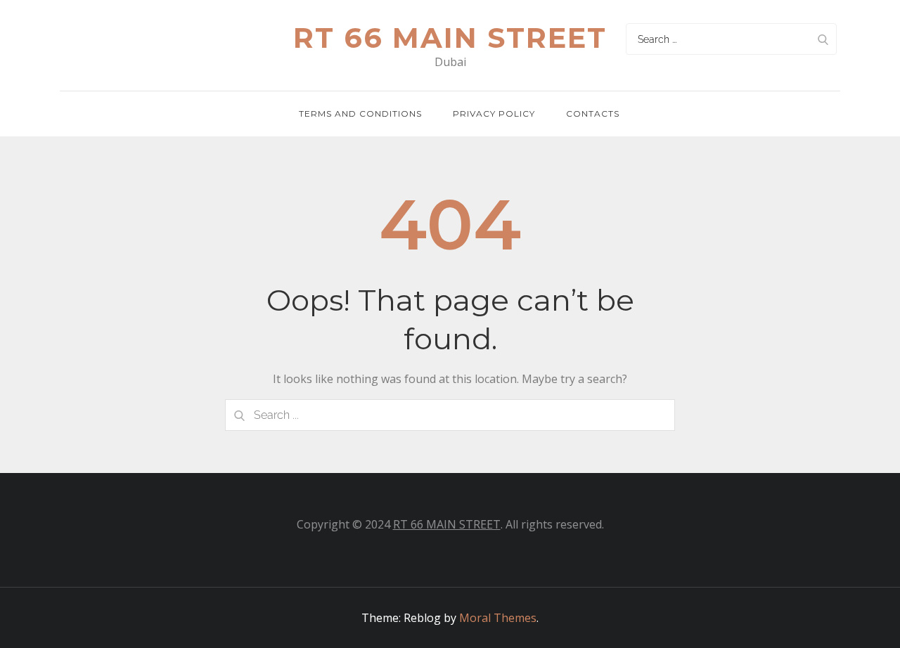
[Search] (823, 39)
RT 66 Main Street (450, 37)
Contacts (592, 113)
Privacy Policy (494, 113)
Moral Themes (497, 618)
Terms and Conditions (360, 113)
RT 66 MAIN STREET (447, 524)
